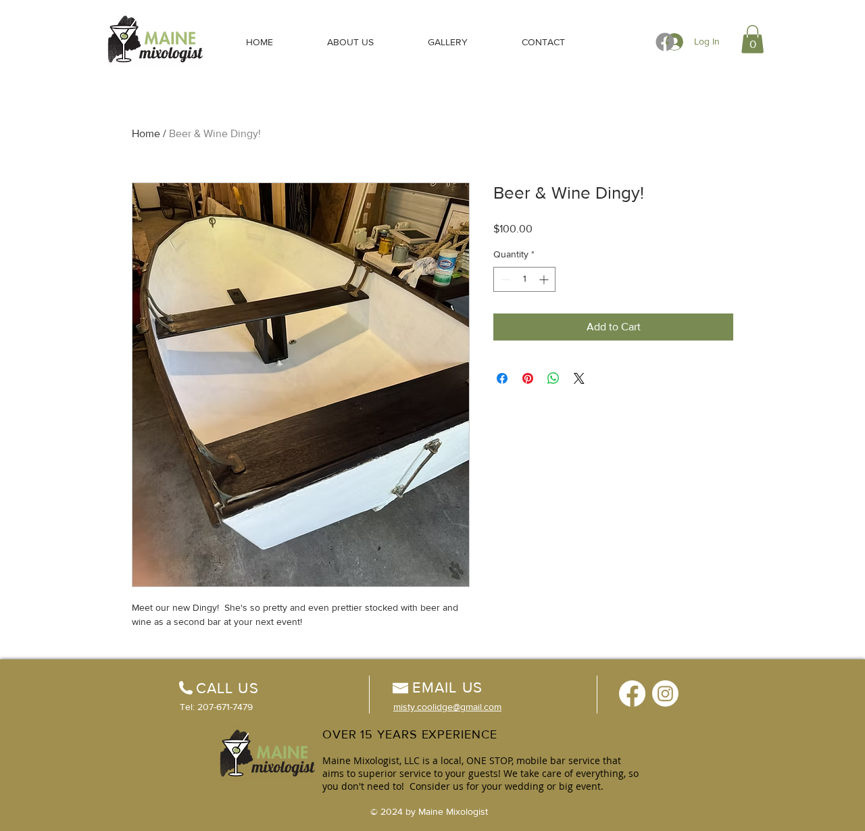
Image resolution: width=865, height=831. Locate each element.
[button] (752, 39)
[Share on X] (579, 378)
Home (146, 133)
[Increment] (545, 279)
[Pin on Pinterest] (528, 378)
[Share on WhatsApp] (553, 378)
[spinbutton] (524, 279)
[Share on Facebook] (502, 378)
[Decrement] (503, 279)
